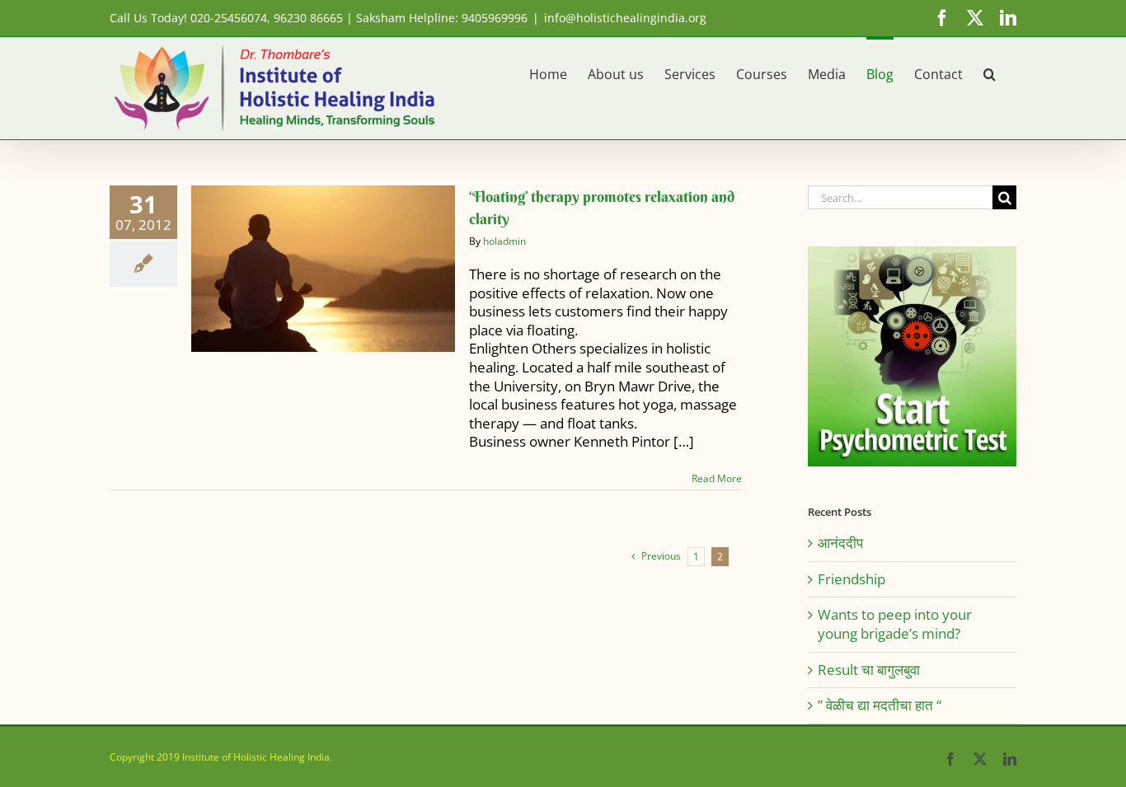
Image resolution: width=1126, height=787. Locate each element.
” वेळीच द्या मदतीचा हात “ (879, 705)
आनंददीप (840, 542)
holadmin (504, 241)
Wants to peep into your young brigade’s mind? (895, 624)
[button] (989, 72)
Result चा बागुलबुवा (869, 669)
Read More (717, 478)
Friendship (851, 578)
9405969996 (495, 18)
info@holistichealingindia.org (625, 18)
